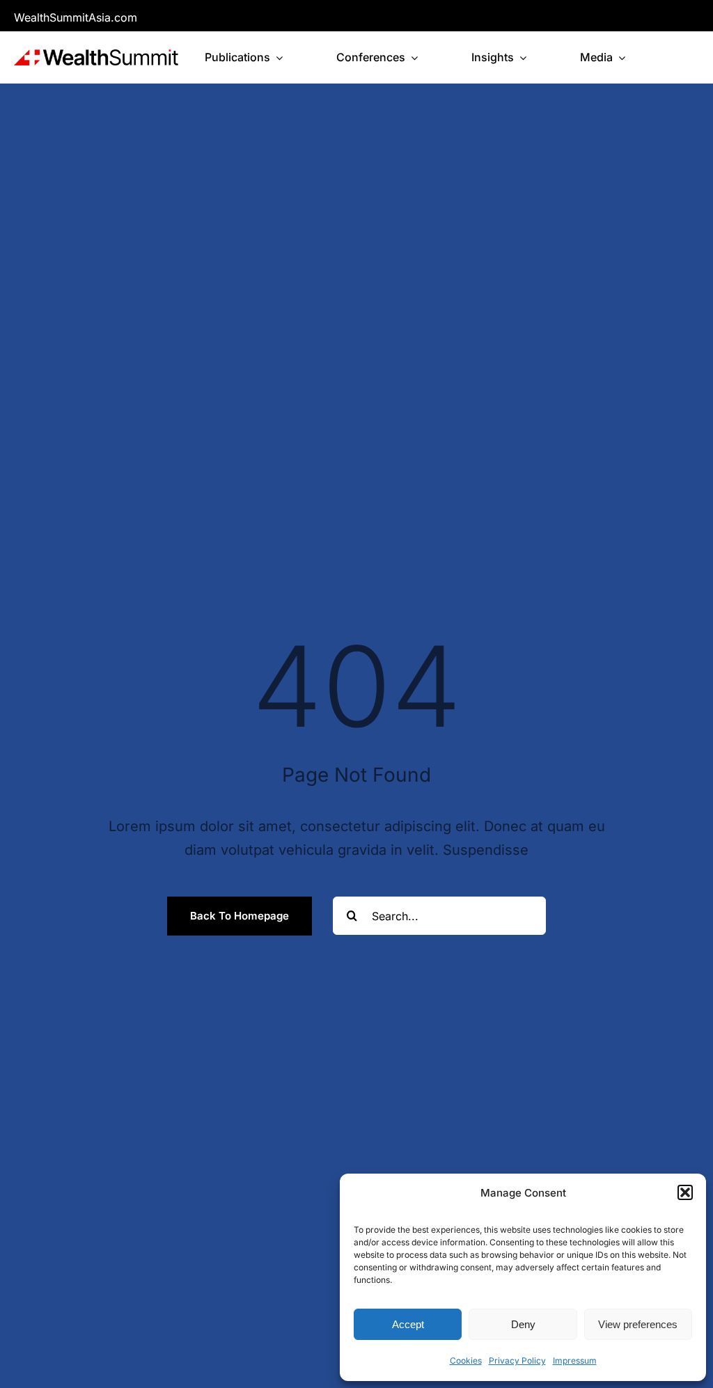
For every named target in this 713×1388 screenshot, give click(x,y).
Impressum (575, 1360)
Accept (408, 1324)
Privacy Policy (517, 1360)
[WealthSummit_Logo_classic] (96, 56)
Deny (523, 1324)
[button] (685, 1192)
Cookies (466, 1360)
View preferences (637, 1324)
